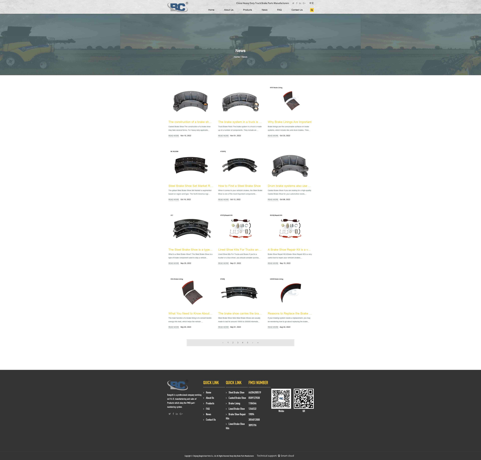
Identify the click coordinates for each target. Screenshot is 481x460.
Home (211, 10)
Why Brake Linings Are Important (290, 122)
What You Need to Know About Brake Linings (198, 313)
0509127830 (254, 398)
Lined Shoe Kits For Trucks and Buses (243, 249)
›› (258, 342)
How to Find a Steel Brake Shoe (239, 186)
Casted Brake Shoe (237, 398)
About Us (228, 10)
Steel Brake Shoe (236, 392)
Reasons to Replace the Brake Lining (292, 313)
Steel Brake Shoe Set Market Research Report (199, 186)
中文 (311, 3)
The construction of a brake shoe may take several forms (206, 122)
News (264, 10)
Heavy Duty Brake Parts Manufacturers (242, 456)
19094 (251, 414)
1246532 (252, 408)
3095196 (252, 425)
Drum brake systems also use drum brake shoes (300, 186)
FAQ (279, 10)
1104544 (252, 403)
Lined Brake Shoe (237, 408)
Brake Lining (234, 403)
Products (247, 10)
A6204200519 (255, 392)
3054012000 (254, 419)
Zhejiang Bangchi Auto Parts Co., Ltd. (204, 456)
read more (173, 136)
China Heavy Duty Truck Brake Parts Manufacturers (262, 3)
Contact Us (297, 10)
